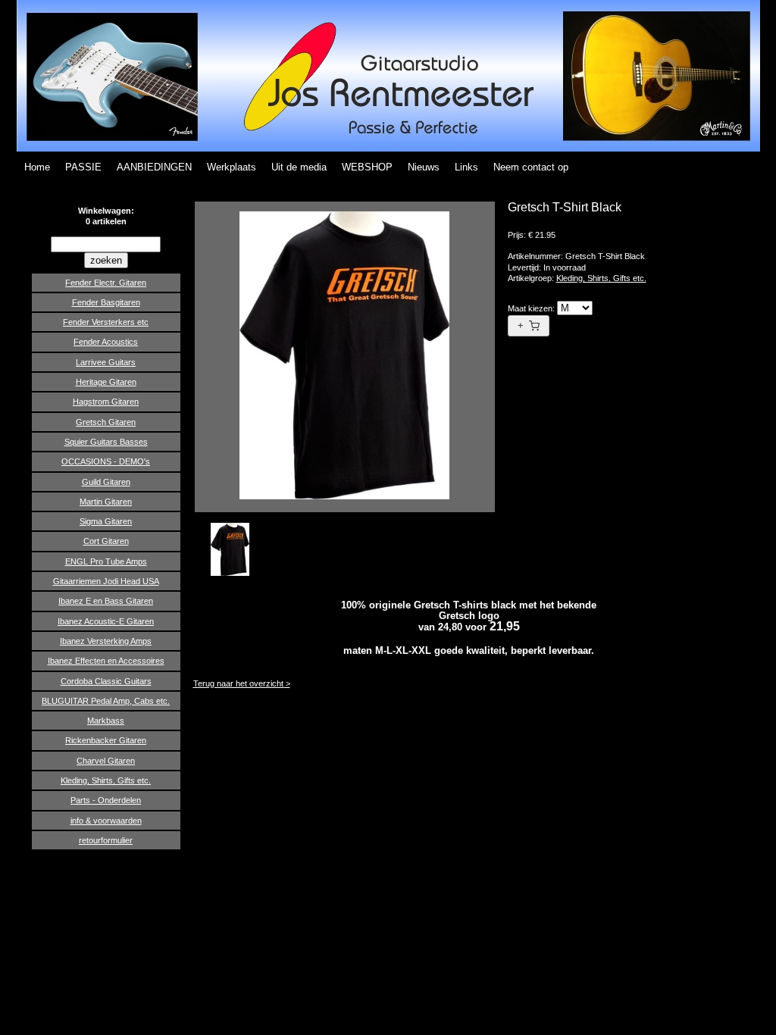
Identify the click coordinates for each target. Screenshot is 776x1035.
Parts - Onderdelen (105, 800)
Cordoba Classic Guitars (106, 681)
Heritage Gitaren (106, 381)
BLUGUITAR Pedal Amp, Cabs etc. (106, 700)
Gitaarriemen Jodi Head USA (106, 581)
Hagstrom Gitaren (106, 401)
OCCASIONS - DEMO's (105, 461)
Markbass (105, 720)
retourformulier (106, 840)
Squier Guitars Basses (106, 441)
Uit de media (299, 167)
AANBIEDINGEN (154, 167)
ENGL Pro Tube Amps (106, 561)
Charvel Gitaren (106, 760)
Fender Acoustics (106, 341)
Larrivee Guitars (106, 362)
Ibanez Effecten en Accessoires (106, 660)
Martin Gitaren (106, 501)
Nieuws (424, 167)
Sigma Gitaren (106, 521)
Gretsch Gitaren (106, 422)
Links (466, 167)
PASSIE (83, 167)
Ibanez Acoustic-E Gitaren (106, 621)
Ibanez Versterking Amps (106, 641)
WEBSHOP (367, 167)
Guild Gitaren (106, 481)
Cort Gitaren (106, 541)
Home (37, 167)
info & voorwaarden (106, 820)
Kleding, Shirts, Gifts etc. (106, 780)
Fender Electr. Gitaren (105, 282)
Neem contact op (530, 167)
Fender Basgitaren (106, 302)
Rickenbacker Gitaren (105, 740)
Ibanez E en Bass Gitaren (105, 600)
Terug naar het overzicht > (241, 683)
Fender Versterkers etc (106, 322)
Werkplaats (231, 167)
